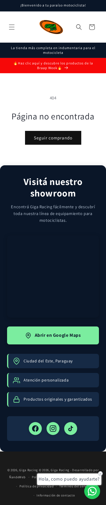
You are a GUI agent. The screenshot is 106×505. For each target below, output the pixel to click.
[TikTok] (70, 428)
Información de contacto (56, 495)
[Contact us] (92, 491)
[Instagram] (53, 428)
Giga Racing (28, 470)
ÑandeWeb (17, 477)
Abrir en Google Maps (58, 335)
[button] (11, 27)
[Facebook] (35, 428)
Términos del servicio (75, 486)
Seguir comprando (53, 138)
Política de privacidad (36, 486)
